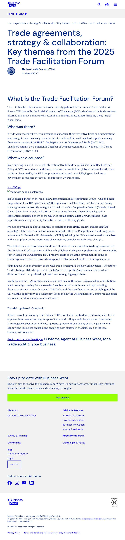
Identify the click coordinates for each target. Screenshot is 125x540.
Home (10, 13)
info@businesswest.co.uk (93, 519)
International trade (72, 429)
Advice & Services (72, 410)
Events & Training (17, 435)
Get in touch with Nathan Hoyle (25, 339)
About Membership (73, 435)
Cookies (76, 533)
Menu (115, 4)
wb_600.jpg (14, 187)
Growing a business (73, 420)
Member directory (17, 453)
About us (12, 410)
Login (10, 458)
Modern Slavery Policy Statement (58, 533)
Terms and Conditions (33, 533)
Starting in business (73, 415)
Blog (21, 13)
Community (14, 442)
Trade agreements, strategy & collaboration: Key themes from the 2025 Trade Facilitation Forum (61, 23)
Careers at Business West (21, 415)
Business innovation (73, 424)
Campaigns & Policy (73, 442)
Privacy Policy (13, 533)
